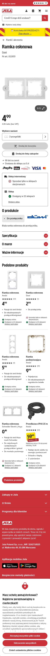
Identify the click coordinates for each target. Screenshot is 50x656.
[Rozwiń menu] (46, 11)
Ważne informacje (13, 252)
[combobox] (25, 18)
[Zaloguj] (26, 11)
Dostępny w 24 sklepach (13, 323)
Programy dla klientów (14, 511)
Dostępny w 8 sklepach (37, 390)
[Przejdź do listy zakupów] (33, 11)
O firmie (6, 503)
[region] (25, 617)
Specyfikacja (9, 236)
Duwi (4, 52)
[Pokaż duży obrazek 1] (25, 88)
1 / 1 (39, 108)
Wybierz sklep (14, 202)
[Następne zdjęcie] (44, 88)
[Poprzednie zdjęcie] (6, 88)
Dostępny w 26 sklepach (37, 467)
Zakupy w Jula (10, 494)
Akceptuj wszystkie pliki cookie (25, 636)
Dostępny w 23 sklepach (37, 323)
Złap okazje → (25, 34)
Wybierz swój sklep (13, 25)
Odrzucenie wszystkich (25, 643)
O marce (7, 244)
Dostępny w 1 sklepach (13, 467)
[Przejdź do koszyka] (40, 11)
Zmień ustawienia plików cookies (25, 650)
